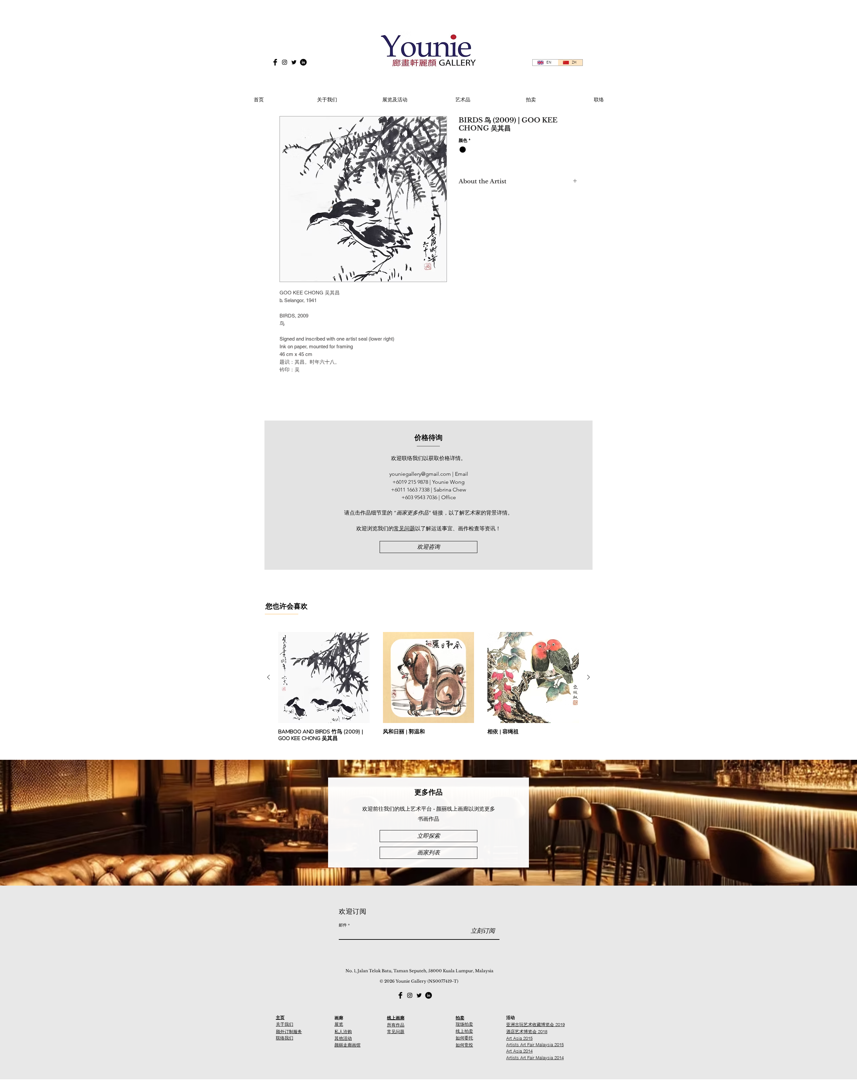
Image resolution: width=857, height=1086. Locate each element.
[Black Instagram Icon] (284, 62)
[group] (428, 687)
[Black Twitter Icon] (294, 62)
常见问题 (404, 528)
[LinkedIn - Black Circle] (303, 62)
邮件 (343, 925)
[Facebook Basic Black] (275, 62)
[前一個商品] (268, 677)
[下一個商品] (589, 677)
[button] (395, 96)
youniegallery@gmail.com (420, 474)
